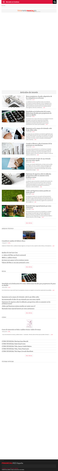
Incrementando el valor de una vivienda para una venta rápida (38, 159)
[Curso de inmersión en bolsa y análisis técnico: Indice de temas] (29, 324)
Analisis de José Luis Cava (10, 252)
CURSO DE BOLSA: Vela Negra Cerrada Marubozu (17, 351)
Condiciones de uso (6, 468)
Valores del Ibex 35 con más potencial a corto (15, 262)
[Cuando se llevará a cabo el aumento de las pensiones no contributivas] (13, 149)
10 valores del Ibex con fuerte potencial (14, 255)
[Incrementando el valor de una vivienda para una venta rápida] (13, 164)
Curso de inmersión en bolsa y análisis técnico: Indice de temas (21, 329)
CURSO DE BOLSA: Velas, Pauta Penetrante (15, 349)
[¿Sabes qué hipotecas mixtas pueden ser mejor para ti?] (13, 196)
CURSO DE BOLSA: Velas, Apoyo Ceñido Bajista (17, 346)
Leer (44, 107)
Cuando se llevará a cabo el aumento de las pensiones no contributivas (39, 144)
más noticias (29, 223)
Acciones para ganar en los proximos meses (15, 260)
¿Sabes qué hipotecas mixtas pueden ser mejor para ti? (38, 191)
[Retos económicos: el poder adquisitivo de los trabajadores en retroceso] (13, 101)
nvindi (33, 99)
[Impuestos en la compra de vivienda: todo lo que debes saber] (13, 133)
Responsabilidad (14, 468)
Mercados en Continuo (12, 2)
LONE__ (9, 243)
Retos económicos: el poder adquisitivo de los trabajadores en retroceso (39, 97)
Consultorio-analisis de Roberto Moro (13, 241)
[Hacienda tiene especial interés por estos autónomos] (13, 211)
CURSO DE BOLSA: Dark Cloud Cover (14, 344)
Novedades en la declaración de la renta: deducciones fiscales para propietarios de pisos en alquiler (38, 113)
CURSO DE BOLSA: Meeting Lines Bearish (15, 341)
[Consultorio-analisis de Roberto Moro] (29, 235)
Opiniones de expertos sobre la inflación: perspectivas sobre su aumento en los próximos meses (38, 175)
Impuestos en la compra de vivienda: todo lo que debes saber (39, 129)
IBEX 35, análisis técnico (9, 257)
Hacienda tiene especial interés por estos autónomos (38, 207)
